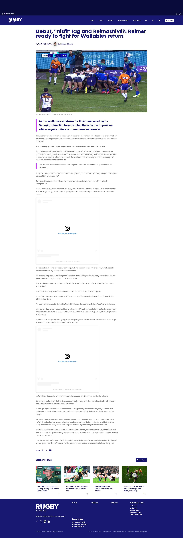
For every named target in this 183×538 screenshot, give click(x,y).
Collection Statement (119, 531)
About (90, 531)
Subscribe (169, 20)
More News (141, 460)
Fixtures (110, 20)
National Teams (123, 20)
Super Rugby (137, 20)
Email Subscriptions (141, 531)
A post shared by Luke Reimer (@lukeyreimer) (67, 389)
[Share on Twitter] (46, 450)
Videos (101, 20)
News (92, 20)
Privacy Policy (106, 531)
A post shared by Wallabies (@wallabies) (67, 261)
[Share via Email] (50, 450)
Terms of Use (97, 531)
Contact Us (130, 531)
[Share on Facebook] (43, 450)
